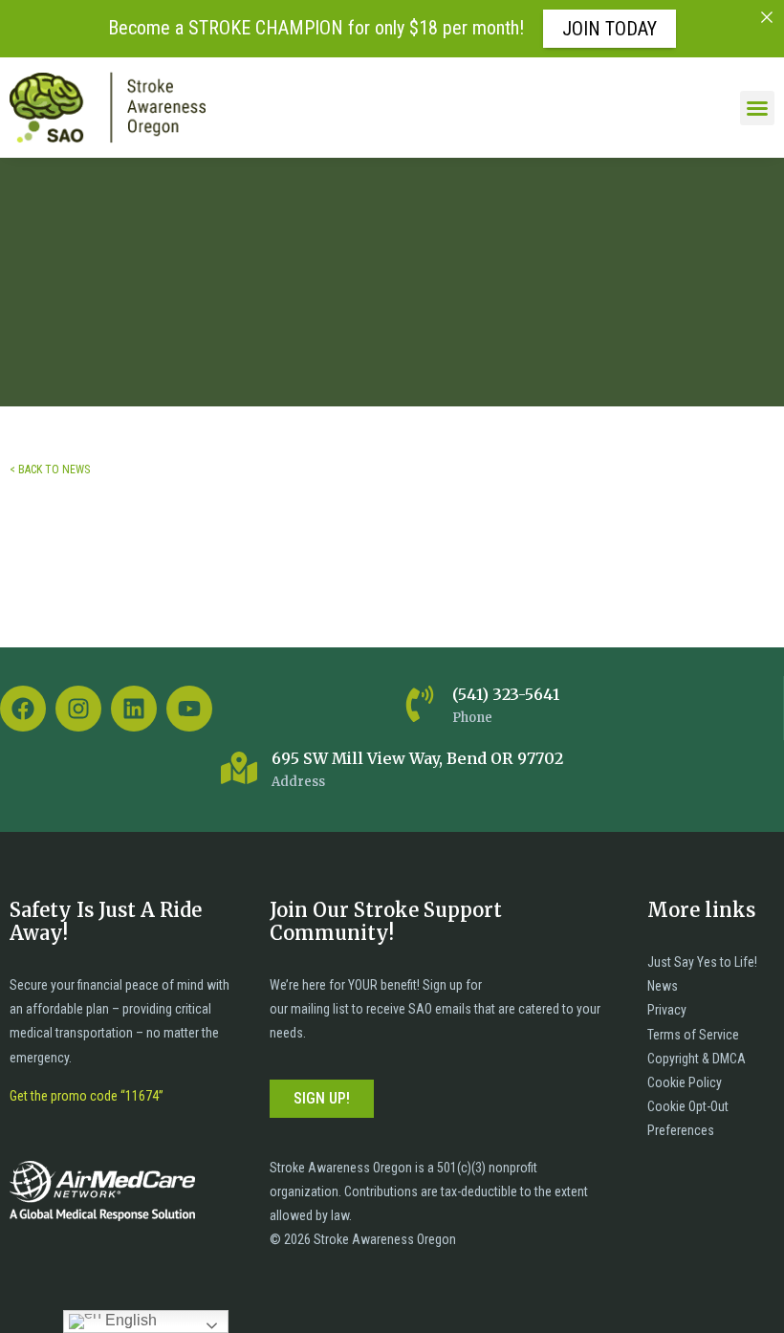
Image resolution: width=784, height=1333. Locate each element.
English (129, 1320)
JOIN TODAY (609, 28)
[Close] (767, 17)
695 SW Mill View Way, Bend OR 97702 (417, 758)
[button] (757, 108)
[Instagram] (78, 709)
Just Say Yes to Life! (702, 962)
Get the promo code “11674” (86, 1096)
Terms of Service (693, 1034)
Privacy (666, 1009)
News (662, 986)
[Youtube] (189, 709)
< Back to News (50, 469)
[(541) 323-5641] (420, 704)
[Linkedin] (134, 709)
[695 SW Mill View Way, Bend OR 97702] (239, 768)
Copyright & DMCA (696, 1058)
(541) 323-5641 (505, 694)
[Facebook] (23, 709)
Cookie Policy (684, 1082)
